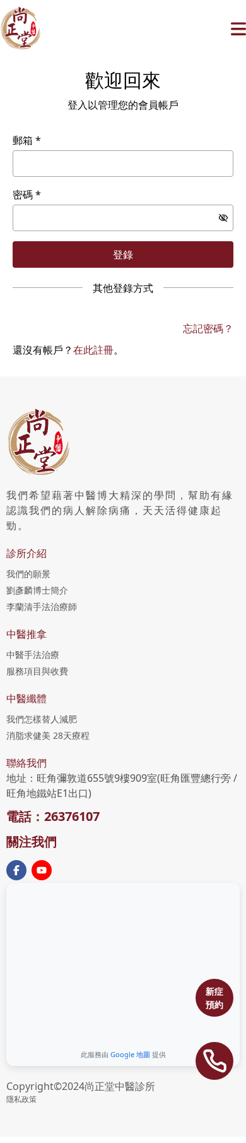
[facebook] (16, 870)
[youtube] (42, 870)
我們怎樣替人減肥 (41, 719)
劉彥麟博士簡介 (37, 590)
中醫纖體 (26, 698)
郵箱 (23, 140)
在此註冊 (93, 350)
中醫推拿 (26, 634)
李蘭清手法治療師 (41, 607)
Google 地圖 (130, 1054)
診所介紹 (26, 553)
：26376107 (66, 816)
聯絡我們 (26, 763)
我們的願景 (28, 574)
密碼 (23, 194)
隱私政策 (21, 1099)
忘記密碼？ (208, 328)
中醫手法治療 (32, 655)
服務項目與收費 (37, 671)
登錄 (123, 254)
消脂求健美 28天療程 (48, 735)
